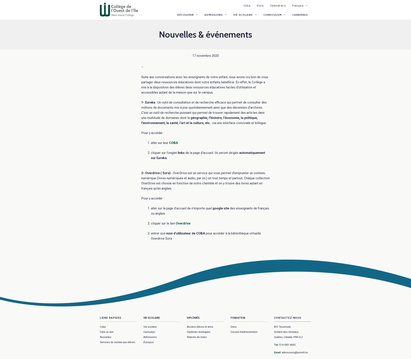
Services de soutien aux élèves (117, 342)
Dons (260, 5)
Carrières (300, 14)
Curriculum (272, 14)
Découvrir (185, 14)
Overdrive (183, 223)
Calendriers (278, 5)
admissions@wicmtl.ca (295, 352)
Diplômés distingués (198, 331)
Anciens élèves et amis (200, 326)
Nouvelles (105, 337)
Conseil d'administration (244, 331)
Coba (247, 5)
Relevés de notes (197, 337)
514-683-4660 (287, 344)
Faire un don (107, 331)
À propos (148, 342)
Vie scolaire (243, 14)
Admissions (213, 14)
